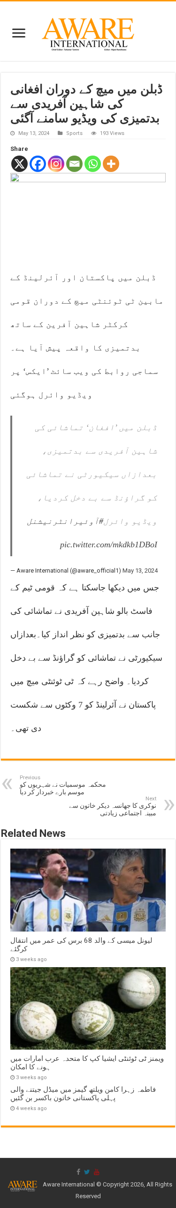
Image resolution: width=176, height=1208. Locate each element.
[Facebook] (38, 164)
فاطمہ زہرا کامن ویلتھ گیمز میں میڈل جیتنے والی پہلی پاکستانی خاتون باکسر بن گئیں (83, 1093)
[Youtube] (96, 1172)
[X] (19, 164)
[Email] (74, 164)
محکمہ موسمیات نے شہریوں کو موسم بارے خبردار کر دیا (63, 785)
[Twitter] (87, 1172)
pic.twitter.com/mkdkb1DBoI (108, 544)
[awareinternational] (88, 29)
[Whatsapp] (92, 164)
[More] (111, 164)
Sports (74, 133)
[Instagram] (56, 164)
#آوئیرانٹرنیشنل (65, 521)
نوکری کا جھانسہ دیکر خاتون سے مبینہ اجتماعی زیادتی (112, 806)
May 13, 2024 (140, 570)
